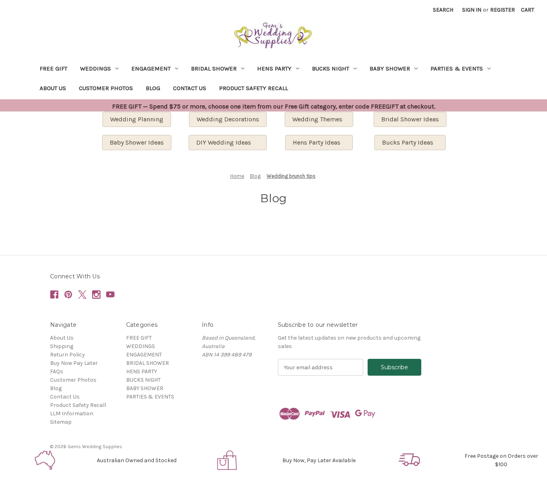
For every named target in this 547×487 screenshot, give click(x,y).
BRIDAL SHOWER (214, 68)
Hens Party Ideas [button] (319, 142)
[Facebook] (54, 294)
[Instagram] (96, 294)
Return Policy (67, 354)
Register (502, 9)
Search (443, 9)
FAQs (56, 371)
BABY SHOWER (390, 68)
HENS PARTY (274, 68)
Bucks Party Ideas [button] (410, 142)
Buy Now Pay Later (74, 363)
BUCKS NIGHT (330, 68)
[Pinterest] (68, 294)
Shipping (61, 346)
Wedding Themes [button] (319, 119)
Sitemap (61, 422)
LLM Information (71, 413)
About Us (53, 88)
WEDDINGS (95, 68)
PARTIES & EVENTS (456, 68)
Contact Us (189, 88)
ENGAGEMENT (151, 68)
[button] (45, 460)
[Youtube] (110, 294)
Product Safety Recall (253, 88)
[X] (82, 294)
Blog (153, 88)
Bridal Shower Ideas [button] (410, 119)
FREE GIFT (53, 68)
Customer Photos (106, 88)
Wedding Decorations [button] (228, 119)
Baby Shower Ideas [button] (137, 142)
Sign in (471, 9)
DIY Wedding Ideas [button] (227, 142)
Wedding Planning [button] (136, 119)
